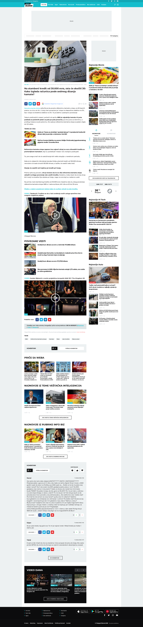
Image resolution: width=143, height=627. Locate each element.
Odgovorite (31, 515)
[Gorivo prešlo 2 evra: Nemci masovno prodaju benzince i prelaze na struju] (93, 305)
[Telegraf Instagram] (115, 1)
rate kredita (65, 339)
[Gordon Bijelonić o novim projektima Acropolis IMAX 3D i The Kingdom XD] (37, 580)
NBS (26, 339)
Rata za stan (75, 339)
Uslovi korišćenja (81, 332)
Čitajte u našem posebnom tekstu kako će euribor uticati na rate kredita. (51, 189)
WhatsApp (80, 325)
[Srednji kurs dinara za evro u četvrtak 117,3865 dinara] (30, 247)
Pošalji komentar (71, 348)
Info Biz (26, 84)
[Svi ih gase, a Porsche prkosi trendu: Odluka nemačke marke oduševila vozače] (93, 321)
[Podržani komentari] (77, 470)
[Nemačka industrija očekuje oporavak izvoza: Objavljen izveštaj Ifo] (76, 397)
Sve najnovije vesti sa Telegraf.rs (104, 178)
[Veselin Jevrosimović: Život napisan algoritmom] (33, 397)
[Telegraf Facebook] (109, 1)
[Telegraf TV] (118, 1)
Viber (29, 327)
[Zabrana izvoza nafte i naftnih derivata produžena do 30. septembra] (76, 435)
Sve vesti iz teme (55, 417)
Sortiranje (74, 467)
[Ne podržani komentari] (82, 470)
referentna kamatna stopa (38, 339)
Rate (58, 339)
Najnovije (96, 65)
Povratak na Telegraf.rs (32, 1)
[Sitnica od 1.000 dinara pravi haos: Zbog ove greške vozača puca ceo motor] (93, 313)
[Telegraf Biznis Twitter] (112, 1)
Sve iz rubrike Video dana (55, 599)
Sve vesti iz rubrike (55, 456)
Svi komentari (55, 558)
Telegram (35, 327)
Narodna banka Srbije (32, 108)
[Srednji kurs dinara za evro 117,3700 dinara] (30, 263)
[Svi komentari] (72, 470)
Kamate (51, 339)
